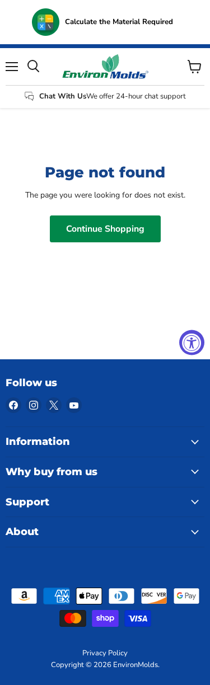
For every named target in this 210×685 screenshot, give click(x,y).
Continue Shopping (105, 229)
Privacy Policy (105, 653)
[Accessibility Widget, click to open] (191, 342)
